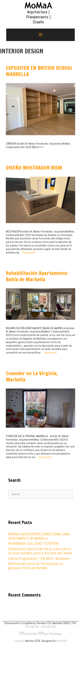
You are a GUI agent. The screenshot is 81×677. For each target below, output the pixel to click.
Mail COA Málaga (52, 634)
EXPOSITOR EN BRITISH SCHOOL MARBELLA (39, 71)
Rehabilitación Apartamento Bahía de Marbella (37, 276)
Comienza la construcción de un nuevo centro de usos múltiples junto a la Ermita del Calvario (40, 551)
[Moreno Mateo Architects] (38, 13)
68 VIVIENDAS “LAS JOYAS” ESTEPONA (33, 543)
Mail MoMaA (30, 634)
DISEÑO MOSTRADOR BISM (34, 167)
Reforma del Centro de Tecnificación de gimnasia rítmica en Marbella (35, 565)
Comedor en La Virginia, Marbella (32, 376)
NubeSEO (61, 641)
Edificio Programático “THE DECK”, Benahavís (39, 558)
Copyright (19, 641)
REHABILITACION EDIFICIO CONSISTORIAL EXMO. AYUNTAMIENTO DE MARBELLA (39, 536)
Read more (29, 252)
